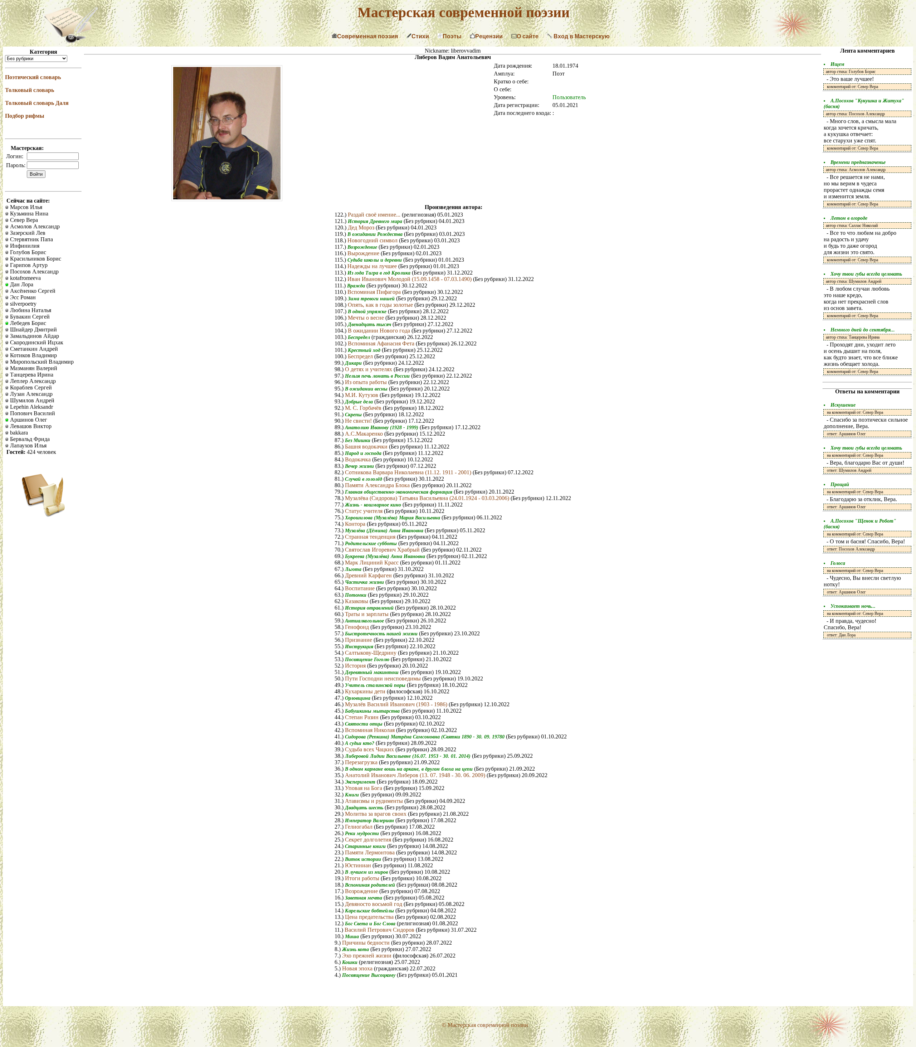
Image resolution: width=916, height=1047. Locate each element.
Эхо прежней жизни (367, 956)
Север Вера (23, 220)
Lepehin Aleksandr (31, 407)
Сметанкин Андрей (33, 349)
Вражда (356, 286)
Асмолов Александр (34, 226)
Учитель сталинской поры (376, 685)
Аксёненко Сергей (32, 291)
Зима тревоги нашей (372, 298)
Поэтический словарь (33, 77)
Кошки (350, 962)
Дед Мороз (362, 227)
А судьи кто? (360, 743)
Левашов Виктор (30, 426)
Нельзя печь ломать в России (378, 376)
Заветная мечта (364, 898)
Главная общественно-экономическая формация (399, 492)
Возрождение (363, 247)
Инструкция (360, 646)
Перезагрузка (362, 762)
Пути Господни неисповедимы (383, 678)
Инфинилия (24, 246)
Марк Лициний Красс (372, 562)
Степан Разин (362, 717)
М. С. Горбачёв (364, 408)
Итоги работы (363, 878)
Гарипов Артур (28, 265)
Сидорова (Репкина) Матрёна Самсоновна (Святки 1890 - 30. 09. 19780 (425, 737)
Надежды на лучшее (372, 266)
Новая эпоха (358, 968)
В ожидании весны (367, 389)
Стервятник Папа (31, 239)
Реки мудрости (362, 833)
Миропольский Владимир (41, 362)
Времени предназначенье (858, 162)
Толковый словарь (29, 90)
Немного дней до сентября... (862, 330)
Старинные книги (366, 846)
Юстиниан (358, 865)
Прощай (839, 484)
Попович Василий (32, 413)
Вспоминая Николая (370, 730)
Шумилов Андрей (31, 400)
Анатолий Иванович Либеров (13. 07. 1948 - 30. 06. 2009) (416, 775)
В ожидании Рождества (375, 234)
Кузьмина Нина (28, 213)
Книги (352, 795)
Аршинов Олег (28, 420)
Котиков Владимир (33, 355)
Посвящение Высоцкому (369, 975)
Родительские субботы (371, 543)
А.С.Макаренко (364, 434)
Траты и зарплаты (367, 614)
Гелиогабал (359, 827)
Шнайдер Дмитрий (33, 329)
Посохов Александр (34, 271)
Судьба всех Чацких (370, 749)
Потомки (356, 595)
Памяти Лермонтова (370, 852)
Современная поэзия (367, 36)
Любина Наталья (30, 310)
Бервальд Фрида (29, 439)
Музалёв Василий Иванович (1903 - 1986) (397, 704)
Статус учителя (364, 511)
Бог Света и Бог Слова (371, 923)
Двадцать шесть (365, 807)
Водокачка (358, 459)
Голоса (837, 563)
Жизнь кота (356, 949)
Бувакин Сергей (29, 317)
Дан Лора (21, 284)
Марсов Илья (25, 207)
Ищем (837, 64)
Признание (359, 640)
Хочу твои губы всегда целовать (866, 274)
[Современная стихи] (71, 41)
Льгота (354, 569)
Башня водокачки (367, 446)
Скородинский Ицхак (36, 342)
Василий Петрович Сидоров (380, 930)
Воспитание (360, 588)
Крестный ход (365, 350)
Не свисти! (359, 421)
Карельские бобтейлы (370, 910)
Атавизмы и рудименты (374, 801)
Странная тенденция (371, 537)
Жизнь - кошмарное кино (374, 505)
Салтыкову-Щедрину (371, 653)
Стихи (420, 36)
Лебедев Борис (27, 323)
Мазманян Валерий (33, 368)
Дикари (354, 363)
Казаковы (357, 601)
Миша (352, 936)
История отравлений (370, 608)
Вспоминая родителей (370, 885)
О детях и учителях (369, 369)
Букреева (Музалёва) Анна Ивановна (386, 556)
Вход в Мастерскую (581, 36)
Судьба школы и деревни (375, 260)
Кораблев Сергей (30, 387)
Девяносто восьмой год (374, 904)
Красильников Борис (35, 259)
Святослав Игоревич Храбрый (383, 550)
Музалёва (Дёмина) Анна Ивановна (385, 530)
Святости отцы (364, 724)
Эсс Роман (22, 297)
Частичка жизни (365, 582)
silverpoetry (22, 304)
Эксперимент (361, 782)
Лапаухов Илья (28, 445)
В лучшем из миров (367, 872)
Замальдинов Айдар (34, 336)
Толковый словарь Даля (37, 103)
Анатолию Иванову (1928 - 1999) (382, 427)
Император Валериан (370, 820)
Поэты (452, 36)
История (356, 666)
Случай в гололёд (364, 479)
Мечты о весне (366, 318)
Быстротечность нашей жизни (382, 633)
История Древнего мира (376, 221)
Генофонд (357, 627)
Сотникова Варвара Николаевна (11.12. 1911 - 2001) (409, 472)
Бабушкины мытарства (373, 711)
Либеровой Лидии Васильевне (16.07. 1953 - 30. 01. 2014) (408, 756)
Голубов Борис (27, 252)
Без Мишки (358, 440)
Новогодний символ (373, 240)
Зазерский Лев (27, 233)
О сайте (528, 36)
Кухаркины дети (366, 691)
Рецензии (489, 36)
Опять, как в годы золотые (381, 305)
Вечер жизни (360, 466)
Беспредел (359, 337)
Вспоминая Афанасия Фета (382, 343)
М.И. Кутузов (362, 395)
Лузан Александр (31, 394)
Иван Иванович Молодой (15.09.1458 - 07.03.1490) (410, 279)
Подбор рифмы (24, 116)
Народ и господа (364, 453)
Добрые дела (359, 401)
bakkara (18, 433)
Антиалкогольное (365, 621)
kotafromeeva (25, 278)
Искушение (843, 405)
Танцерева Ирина (31, 375)
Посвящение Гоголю (368, 659)
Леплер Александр (32, 381)
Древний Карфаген (369, 575)
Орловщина (358, 698)
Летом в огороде (848, 218)
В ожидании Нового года (379, 331)
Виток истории (364, 859)
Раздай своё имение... (375, 215)
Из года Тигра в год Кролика (379, 273)
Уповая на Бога (364, 788)
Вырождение (364, 253)
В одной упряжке (368, 311)
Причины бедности (366, 943)
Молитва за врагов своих (376, 814)
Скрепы (354, 414)
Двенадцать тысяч (370, 324)
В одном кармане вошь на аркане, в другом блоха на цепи (409, 769)
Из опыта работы (366, 382)
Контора (356, 524)
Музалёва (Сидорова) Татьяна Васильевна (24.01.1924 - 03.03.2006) (428, 498)
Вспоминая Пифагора (374, 292)
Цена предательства (370, 917)
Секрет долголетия (369, 840)
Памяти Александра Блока (378, 485)
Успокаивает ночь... (853, 606)
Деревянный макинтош (372, 672)
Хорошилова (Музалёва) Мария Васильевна (393, 517)
